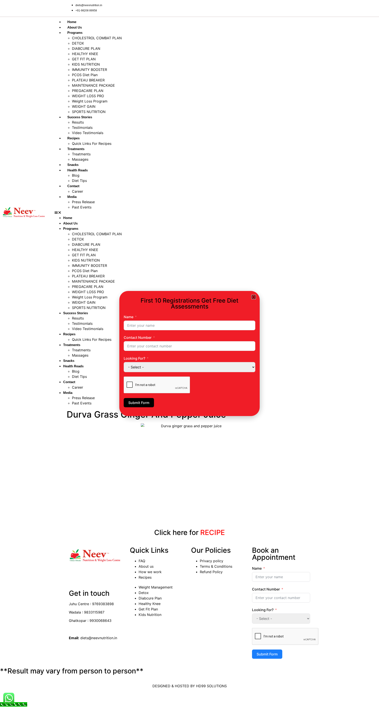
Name (128, 317)
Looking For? (134, 358)
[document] (189, 353)
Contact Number (138, 337)
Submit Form (138, 402)
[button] (253, 297)
